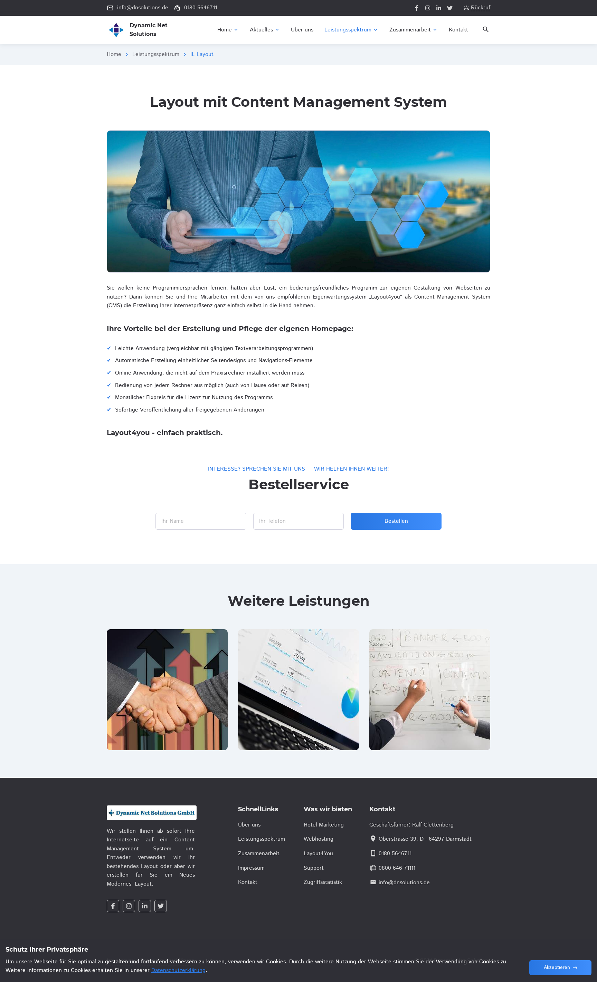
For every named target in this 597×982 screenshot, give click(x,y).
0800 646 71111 (397, 868)
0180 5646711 (395, 854)
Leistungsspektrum (155, 54)
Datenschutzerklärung (178, 970)
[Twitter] (450, 8)
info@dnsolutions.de (404, 883)
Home (114, 54)
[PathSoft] (151, 812)
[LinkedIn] (439, 8)
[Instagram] (427, 8)
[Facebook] (416, 8)
